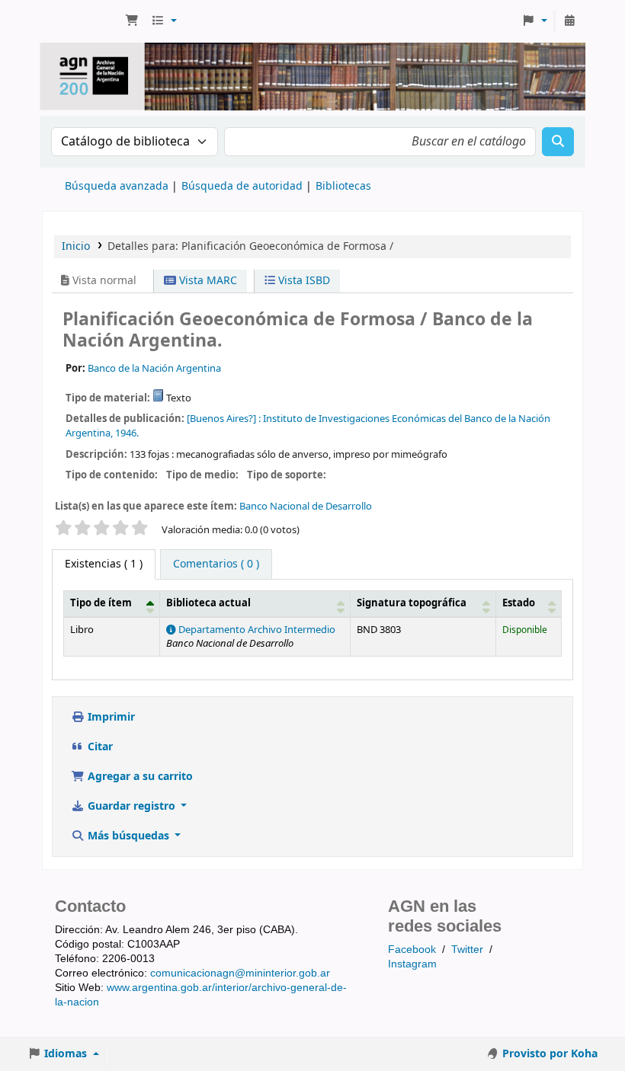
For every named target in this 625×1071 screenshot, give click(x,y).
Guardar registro (131, 806)
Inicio (76, 246)
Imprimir (110, 717)
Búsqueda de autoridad (242, 186)
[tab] (216, 564)
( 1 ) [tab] (104, 564)
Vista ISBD (302, 281)
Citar (99, 747)
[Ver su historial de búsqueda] (569, 21)
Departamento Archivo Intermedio (255, 630)
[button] (132, 21)
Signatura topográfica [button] (411, 603)
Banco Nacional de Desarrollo (305, 506)
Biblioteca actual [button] (208, 603)
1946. (127, 433)
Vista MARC (206, 281)
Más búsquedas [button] (128, 836)
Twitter (467, 949)
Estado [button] (518, 603)
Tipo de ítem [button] (101, 603)
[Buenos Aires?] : (224, 418)
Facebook (412, 949)
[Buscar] (558, 141)
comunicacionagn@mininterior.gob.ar (240, 973)
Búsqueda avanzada (116, 186)
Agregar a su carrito (139, 777)
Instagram (412, 964)
